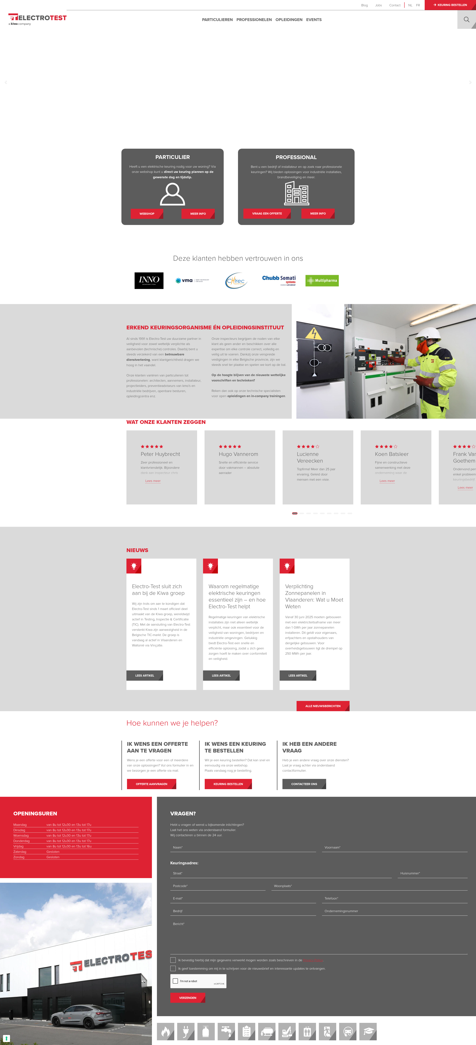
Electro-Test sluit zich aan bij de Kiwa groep (158, 589)
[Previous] (6, 82)
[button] (466, 19)
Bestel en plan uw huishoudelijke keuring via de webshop (312, 119)
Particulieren (217, 20)
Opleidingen (289, 20)
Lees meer (153, 480)
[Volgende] (470, 82)
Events (314, 20)
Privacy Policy (313, 960)
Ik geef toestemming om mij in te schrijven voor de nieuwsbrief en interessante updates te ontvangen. (252, 968)
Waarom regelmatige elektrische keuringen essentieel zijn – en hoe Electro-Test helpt (237, 596)
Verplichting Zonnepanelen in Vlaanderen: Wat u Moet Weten (314, 596)
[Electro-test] (37, 19)
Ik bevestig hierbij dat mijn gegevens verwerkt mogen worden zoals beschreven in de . (251, 960)
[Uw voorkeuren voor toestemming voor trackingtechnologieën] (6, 1038)
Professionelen (254, 20)
